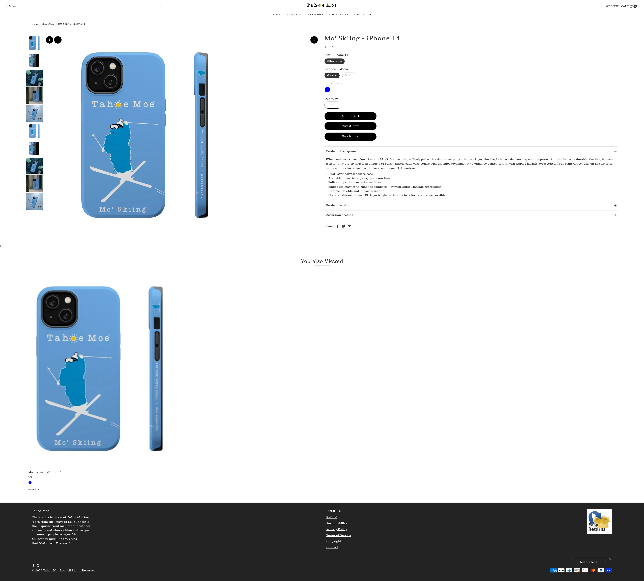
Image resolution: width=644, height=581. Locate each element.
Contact (332, 547)
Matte (349, 75)
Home (35, 24)
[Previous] (49, 40)
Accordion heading (339, 215)
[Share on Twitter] (343, 225)
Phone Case (48, 24)
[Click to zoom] (314, 40)
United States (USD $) (591, 562)
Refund (331, 517)
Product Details (337, 205)
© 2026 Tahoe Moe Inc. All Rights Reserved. (64, 570)
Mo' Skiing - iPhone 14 (45, 472)
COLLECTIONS (338, 14)
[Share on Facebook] (337, 225)
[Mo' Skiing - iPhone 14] (99, 369)
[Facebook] (33, 565)
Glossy (332, 75)
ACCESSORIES (314, 14)
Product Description (341, 151)
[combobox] (83, 6)
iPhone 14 (334, 61)
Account (612, 6)
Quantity (331, 99)
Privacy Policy (336, 529)
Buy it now (350, 126)
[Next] (58, 40)
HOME (277, 14)
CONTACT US (362, 14)
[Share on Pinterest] (349, 225)
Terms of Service (338, 535)
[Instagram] (38, 565)
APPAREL (293, 14)
